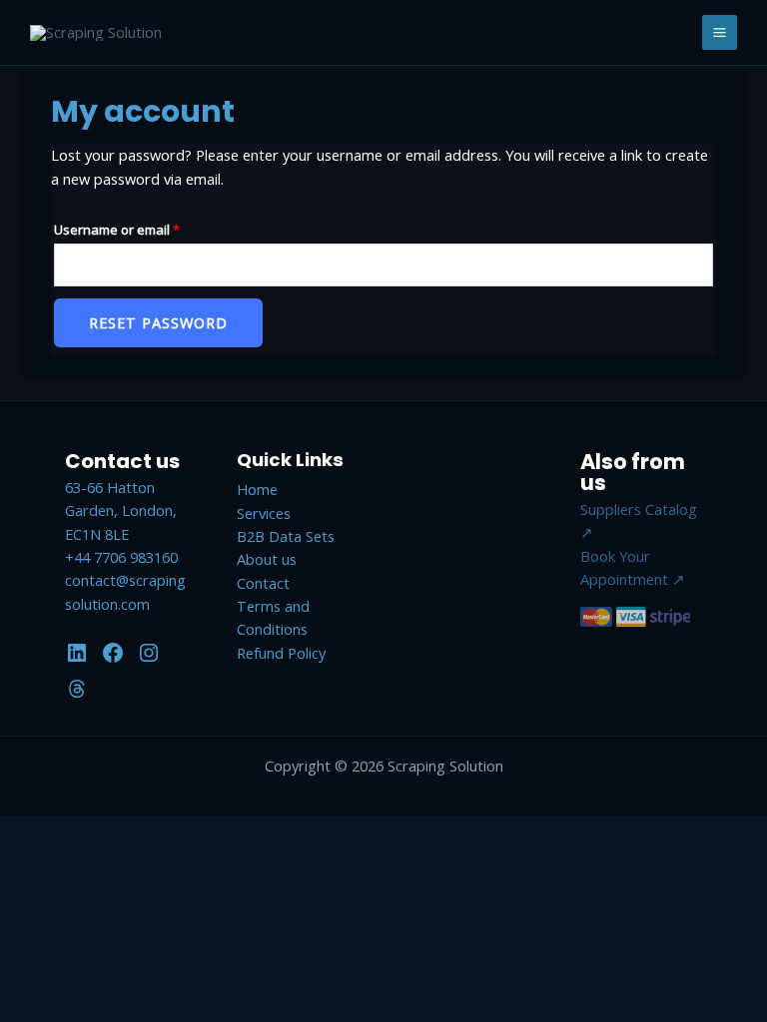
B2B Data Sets (286, 536)
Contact (263, 583)
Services (264, 513)
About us (267, 559)
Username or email (144, 229)
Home (257, 489)
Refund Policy (281, 653)
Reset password (158, 322)
